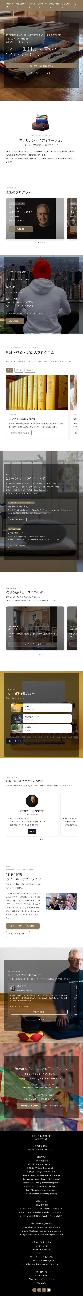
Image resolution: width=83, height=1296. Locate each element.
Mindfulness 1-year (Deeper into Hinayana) (41, 1175)
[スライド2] (40, 242)
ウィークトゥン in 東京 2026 (41, 1257)
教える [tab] (19, 370)
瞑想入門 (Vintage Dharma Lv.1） (41, 1149)
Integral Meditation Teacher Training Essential (41, 1231)
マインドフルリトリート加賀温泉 (41, 1261)
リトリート (41, 1253)
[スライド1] (38, 242)
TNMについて (41, 1272)
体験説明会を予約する (17, 519)
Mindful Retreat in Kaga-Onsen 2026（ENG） (41, 1264)
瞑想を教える (41, 1201)
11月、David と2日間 (18, 934)
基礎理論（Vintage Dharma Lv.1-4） (41, 1168)
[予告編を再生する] (61, 901)
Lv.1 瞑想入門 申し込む (29, 1106)
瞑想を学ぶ (41, 1157)
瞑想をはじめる (41, 1146)
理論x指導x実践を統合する (41, 1224)
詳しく (32, 831)
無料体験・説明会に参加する (41, 66)
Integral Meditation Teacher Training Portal (41, 1227)
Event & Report (41, 1276)
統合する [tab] (30, 370)
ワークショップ (41, 1246)
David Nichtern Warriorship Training (41, 1194)
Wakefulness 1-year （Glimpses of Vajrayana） (41, 1183)
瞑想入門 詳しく (15, 321)
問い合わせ (41, 1283)
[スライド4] (44, 242)
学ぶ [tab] (9, 370)
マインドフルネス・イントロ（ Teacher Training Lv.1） (41, 1209)
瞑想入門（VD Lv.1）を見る (41, 73)
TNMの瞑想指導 (41, 1205)
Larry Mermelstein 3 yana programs (41, 1190)
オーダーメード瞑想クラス (41, 1250)
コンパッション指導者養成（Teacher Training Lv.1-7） (41, 1216)
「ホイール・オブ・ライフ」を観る (23, 926)
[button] (39, 1019)
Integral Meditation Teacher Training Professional (41, 1235)
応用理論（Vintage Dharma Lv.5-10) (41, 1172)
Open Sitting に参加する (18, 546)
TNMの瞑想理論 (41, 1161)
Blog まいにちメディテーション (41, 1279)
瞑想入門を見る (39, 1012)
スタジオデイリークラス (41, 1242)
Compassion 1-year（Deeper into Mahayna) (41, 1179)
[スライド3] (42, 242)
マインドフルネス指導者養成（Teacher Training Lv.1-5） (41, 1212)
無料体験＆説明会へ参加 (54, 1106)
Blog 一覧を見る (15, 741)
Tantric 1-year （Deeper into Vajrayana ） (41, 1186)
